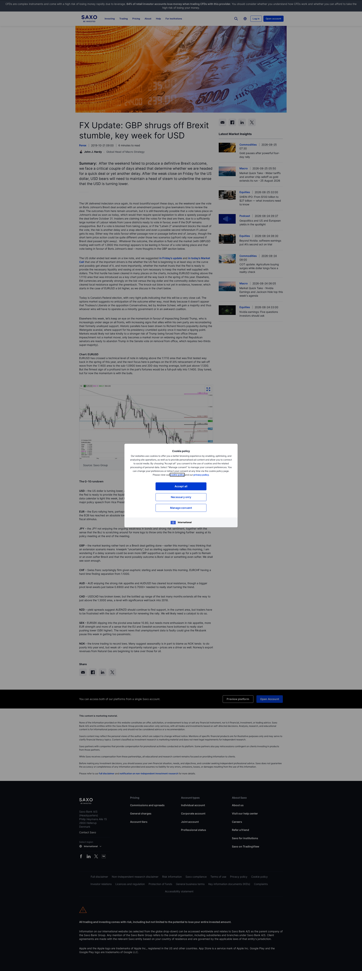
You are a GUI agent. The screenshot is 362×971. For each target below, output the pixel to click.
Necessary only (181, 497)
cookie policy (177, 474)
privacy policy (201, 474)
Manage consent (181, 507)
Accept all (181, 486)
